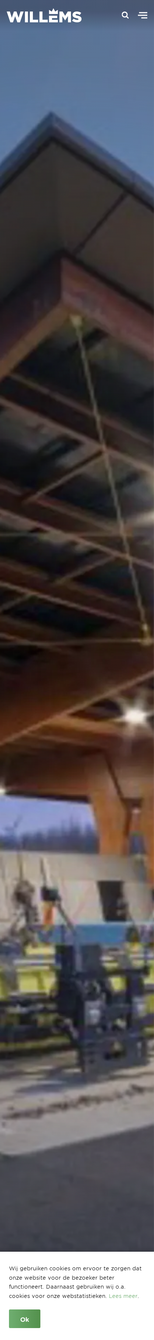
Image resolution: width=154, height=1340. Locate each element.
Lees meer (123, 1296)
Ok (24, 1319)
